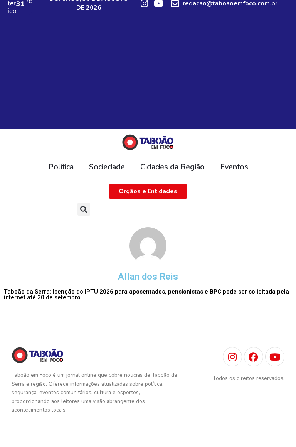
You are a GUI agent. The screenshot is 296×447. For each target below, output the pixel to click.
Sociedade (107, 167)
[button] (83, 209)
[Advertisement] (148, 75)
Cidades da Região (172, 167)
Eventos (234, 167)
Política (61, 167)
